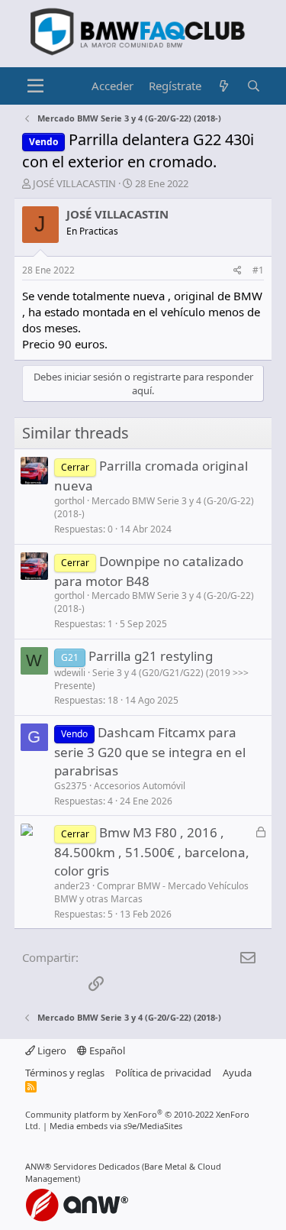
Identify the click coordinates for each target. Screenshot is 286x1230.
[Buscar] (253, 86)
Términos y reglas (64, 1072)
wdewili (69, 672)
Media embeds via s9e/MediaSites (116, 1125)
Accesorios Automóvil (139, 785)
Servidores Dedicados (96, 1166)
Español (106, 1050)
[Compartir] (237, 271)
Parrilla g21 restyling (150, 656)
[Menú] (35, 86)
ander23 (72, 885)
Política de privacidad (163, 1072)
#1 (258, 270)
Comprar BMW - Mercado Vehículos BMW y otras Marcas (151, 892)
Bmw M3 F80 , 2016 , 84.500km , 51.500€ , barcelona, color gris (151, 851)
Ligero (50, 1050)
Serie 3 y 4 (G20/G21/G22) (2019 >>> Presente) (151, 679)
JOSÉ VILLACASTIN (74, 183)
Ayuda (237, 1072)
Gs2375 (70, 785)
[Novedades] (224, 86)
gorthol (69, 500)
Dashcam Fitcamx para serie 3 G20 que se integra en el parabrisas (150, 751)
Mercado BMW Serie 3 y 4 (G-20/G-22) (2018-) (154, 507)
